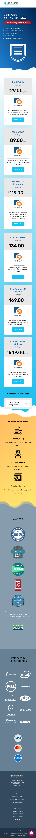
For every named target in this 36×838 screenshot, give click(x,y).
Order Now (18, 120)
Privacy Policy (22, 835)
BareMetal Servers (17, 796)
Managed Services (17, 802)
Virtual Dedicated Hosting (17, 799)
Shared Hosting (17, 808)
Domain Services (18, 814)
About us (17, 819)
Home (17, 794)
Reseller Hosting (18, 811)
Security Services (18, 816)
